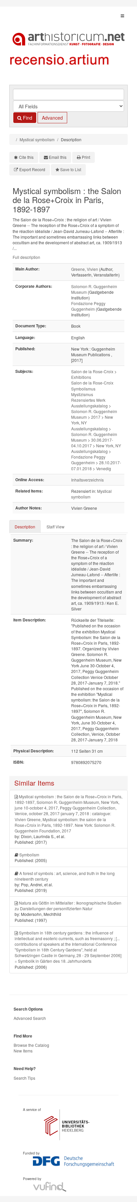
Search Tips (24, 1078)
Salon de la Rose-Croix (92, 371)
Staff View (56, 526)
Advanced (52, 117)
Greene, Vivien (84, 269)
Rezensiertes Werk (88, 400)
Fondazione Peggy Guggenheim (88, 306)
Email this (58, 157)
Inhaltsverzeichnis (87, 480)
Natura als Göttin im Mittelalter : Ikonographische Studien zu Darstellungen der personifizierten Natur (68, 905)
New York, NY (108, 445)
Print (86, 157)
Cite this (26, 157)
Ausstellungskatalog (89, 405)
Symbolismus (83, 388)
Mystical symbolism (37, 139)
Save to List (70, 169)
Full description (26, 257)
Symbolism (29, 854)
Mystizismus (82, 394)
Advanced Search (30, 1018)
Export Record (32, 169)
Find (27, 117)
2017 (95, 417)
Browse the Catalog (31, 1045)
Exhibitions (81, 377)
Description (25, 526)
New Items (23, 1050)
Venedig (103, 468)
